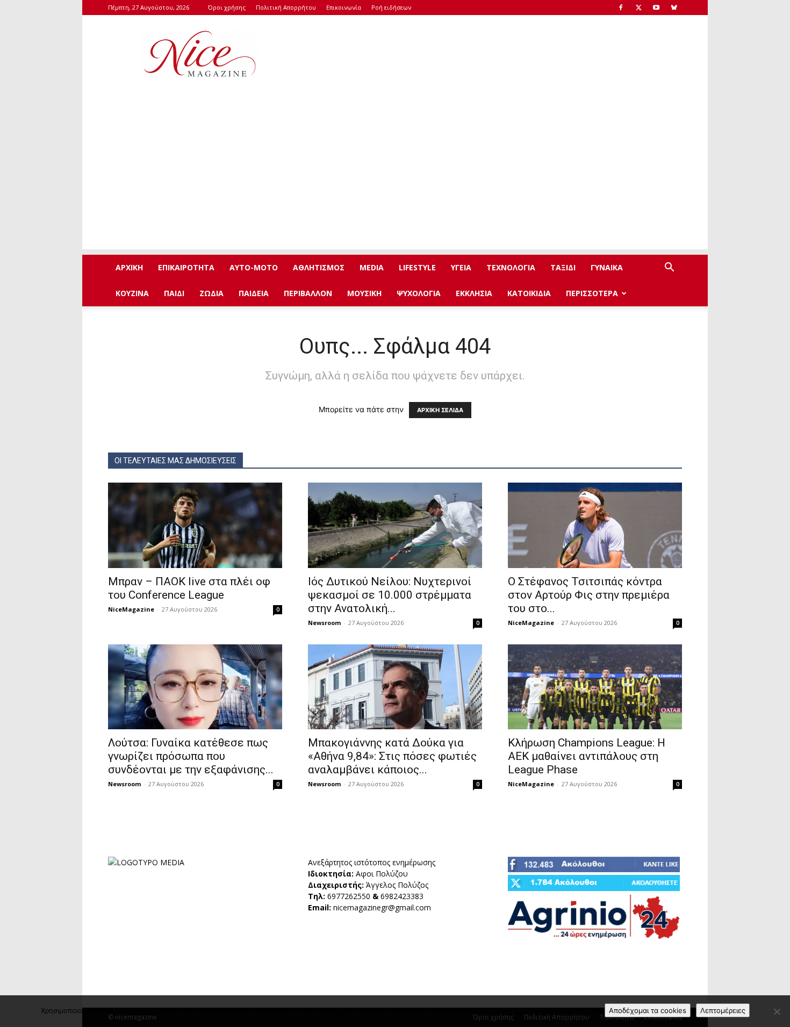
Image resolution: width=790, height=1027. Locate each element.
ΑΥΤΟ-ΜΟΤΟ (253, 267)
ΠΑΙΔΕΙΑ (254, 293)
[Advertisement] (486, 54)
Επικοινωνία (343, 7)
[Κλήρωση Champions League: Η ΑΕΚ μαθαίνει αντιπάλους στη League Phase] (595, 687)
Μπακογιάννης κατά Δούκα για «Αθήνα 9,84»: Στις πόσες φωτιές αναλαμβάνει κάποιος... (392, 756)
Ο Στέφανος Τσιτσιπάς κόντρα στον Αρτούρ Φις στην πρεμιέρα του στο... (589, 595)
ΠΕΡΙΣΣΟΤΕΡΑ (592, 293)
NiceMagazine (131, 609)
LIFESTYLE (417, 267)
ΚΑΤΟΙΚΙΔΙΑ (529, 293)
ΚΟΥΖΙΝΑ (132, 293)
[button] (669, 268)
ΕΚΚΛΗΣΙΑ (474, 293)
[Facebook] (621, 7)
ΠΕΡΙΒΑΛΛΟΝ (308, 293)
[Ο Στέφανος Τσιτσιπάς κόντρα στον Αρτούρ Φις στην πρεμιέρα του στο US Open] (595, 525)
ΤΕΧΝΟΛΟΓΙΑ (510, 267)
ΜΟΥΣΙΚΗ (364, 293)
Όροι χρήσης (227, 7)
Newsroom (324, 623)
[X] (638, 7)
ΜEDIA (372, 267)
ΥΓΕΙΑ (461, 267)
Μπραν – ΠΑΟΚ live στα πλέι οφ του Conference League (189, 588)
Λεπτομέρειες (722, 1010)
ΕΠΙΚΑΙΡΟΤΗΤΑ (186, 267)
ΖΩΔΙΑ (211, 293)
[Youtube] (656, 7)
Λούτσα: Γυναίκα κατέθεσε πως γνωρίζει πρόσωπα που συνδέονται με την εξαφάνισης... (191, 756)
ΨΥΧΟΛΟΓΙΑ (419, 293)
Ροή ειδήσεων (391, 7)
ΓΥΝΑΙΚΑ (607, 267)
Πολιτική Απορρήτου (286, 7)
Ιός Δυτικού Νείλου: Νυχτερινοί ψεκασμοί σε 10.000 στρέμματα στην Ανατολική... (389, 595)
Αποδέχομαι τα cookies (647, 1010)
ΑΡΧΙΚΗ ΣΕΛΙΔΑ (440, 410)
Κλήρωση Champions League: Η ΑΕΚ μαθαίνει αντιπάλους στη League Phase (586, 756)
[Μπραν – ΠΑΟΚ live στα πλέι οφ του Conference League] (195, 525)
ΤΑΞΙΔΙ (563, 267)
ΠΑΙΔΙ (174, 293)
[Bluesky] (674, 7)
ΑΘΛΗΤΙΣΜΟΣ (318, 267)
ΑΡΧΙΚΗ (129, 267)
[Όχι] (776, 1011)
